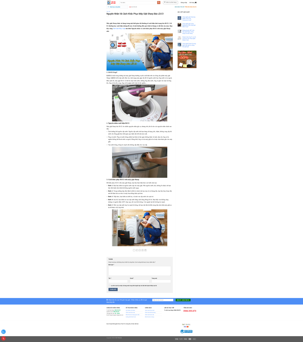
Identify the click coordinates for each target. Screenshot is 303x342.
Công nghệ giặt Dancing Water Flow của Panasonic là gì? (188, 18)
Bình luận (111, 264)
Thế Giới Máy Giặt (119, 28)
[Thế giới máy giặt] (112, 2)
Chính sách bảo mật (130, 312)
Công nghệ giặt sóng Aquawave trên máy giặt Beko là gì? (189, 25)
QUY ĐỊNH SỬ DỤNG (130, 310)
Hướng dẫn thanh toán (131, 316)
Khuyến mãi (134, 6)
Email (132, 278)
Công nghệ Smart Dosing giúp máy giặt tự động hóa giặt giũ (189, 45)
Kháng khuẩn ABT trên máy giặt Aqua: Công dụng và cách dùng (188, 32)
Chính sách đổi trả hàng (150, 312)
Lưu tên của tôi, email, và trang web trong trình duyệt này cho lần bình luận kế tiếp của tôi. (134, 285)
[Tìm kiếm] (158, 2)
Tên (109, 278)
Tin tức (108, 11)
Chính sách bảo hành (149, 310)
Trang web (154, 278)
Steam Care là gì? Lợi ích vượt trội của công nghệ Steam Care (189, 38)
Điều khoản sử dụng (149, 316)
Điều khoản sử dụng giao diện (132, 314)
